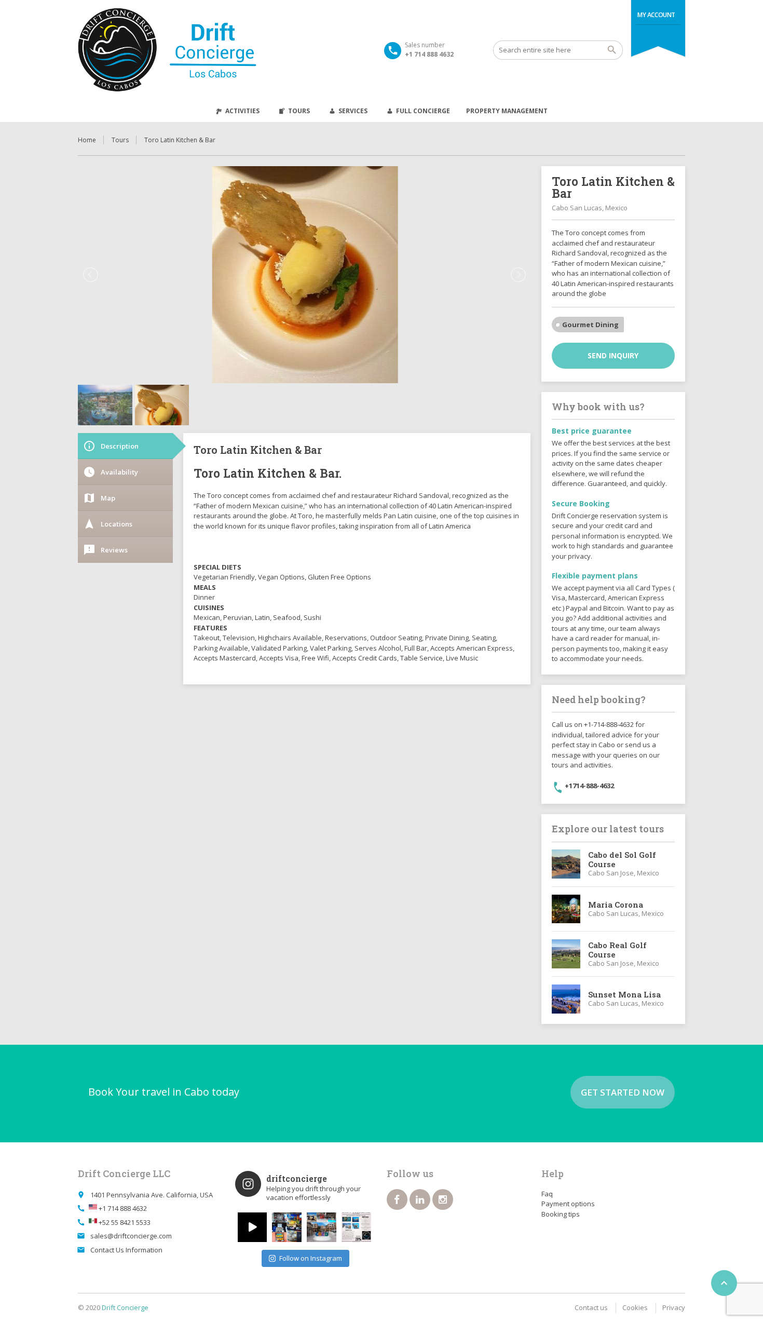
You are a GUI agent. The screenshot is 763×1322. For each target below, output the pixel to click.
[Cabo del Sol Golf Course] (566, 864)
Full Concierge (423, 110)
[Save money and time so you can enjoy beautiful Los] (321, 1227)
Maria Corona (615, 904)
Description (111, 446)
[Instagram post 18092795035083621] (252, 1227)
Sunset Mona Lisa (624, 994)
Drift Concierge (125, 1307)
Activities (242, 110)
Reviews (105, 550)
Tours (299, 110)
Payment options (568, 1203)
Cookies (635, 1307)
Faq (547, 1193)
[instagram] (442, 1199)
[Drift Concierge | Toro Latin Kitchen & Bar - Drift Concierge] (196, 50)
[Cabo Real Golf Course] (566, 953)
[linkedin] (420, 1199)
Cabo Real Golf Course (617, 950)
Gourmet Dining (590, 324)
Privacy (673, 1307)
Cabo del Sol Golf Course (622, 859)
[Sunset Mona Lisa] (566, 999)
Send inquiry (613, 355)
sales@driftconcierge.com (131, 1235)
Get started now (622, 1092)
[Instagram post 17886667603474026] (356, 1227)
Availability (110, 472)
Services (352, 110)
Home (87, 140)
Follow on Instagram (310, 1258)
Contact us (591, 1307)
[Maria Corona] (566, 909)
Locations (107, 524)
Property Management (507, 110)
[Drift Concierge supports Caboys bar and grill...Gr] (287, 1227)
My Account (656, 14)
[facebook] (397, 1199)
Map (99, 498)
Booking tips (560, 1214)
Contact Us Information (126, 1249)
